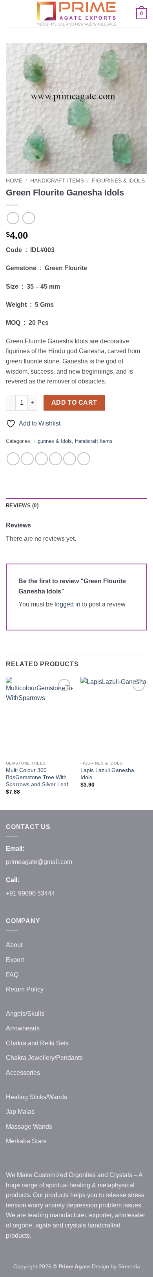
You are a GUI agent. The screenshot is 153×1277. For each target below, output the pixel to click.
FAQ (12, 974)
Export (15, 959)
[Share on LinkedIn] (83, 458)
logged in (67, 604)
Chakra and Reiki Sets (37, 1043)
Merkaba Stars (26, 1141)
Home (14, 181)
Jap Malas (20, 1111)
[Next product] (13, 218)
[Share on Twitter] (41, 458)
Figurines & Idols (118, 181)
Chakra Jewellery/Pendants (44, 1057)
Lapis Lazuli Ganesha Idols (107, 773)
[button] (10, 13)
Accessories (23, 1072)
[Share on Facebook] (27, 458)
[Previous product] (28, 218)
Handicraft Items (57, 181)
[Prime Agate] (76, 14)
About (14, 945)
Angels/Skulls (25, 1013)
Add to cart (74, 402)
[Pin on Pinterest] (69, 458)
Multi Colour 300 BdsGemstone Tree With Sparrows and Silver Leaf (37, 777)
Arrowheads (23, 1028)
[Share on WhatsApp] (13, 458)
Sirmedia (129, 1266)
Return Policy (25, 989)
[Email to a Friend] (55, 458)
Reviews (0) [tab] (22, 506)
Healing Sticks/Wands (36, 1097)
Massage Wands (29, 1126)
